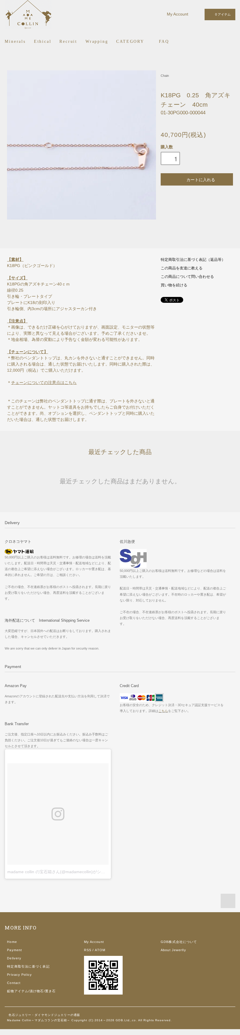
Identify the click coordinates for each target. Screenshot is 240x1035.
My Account (177, 14)
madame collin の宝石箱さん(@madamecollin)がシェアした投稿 (66, 871)
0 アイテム (223, 14)
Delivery (14, 958)
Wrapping (96, 41)
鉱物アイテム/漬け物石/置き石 (31, 991)
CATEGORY (131, 41)
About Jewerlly (173, 950)
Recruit (68, 41)
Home (12, 942)
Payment (14, 950)
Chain (165, 75)
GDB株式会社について (179, 942)
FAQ (164, 41)
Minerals (15, 41)
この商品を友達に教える (182, 268)
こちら (163, 711)
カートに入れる (200, 179)
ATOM (100, 950)
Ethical (43, 41)
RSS (87, 950)
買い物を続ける (174, 285)
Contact (13, 983)
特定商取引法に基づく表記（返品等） (193, 260)
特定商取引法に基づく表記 (28, 966)
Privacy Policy (19, 974)
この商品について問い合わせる (187, 277)
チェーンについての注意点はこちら (44, 382)
